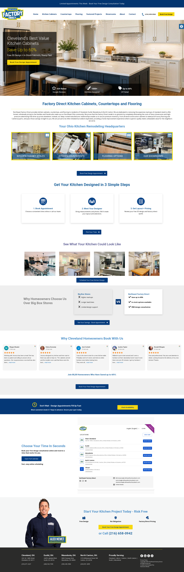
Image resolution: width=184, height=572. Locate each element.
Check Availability (127, 407)
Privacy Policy (143, 560)
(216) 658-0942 (120, 533)
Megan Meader (14, 347)
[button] (181, 26)
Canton (124, 558)
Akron (118, 558)
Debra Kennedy (51, 347)
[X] (148, 555)
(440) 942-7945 (48, 564)
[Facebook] (141, 555)
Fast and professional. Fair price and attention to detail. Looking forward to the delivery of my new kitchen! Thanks (164, 358)
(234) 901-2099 (85, 564)
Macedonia (117, 560)
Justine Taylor (122, 347)
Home (35, 14)
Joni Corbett (86, 347)
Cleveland (112, 558)
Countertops (65, 14)
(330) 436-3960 (66, 564)
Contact (132, 14)
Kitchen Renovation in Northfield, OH (40, 264)
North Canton (132, 558)
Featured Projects (94, 14)
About (122, 14)
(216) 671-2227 (26, 564)
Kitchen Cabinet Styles (31, 156)
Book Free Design (166, 14)
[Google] (145, 555)
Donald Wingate (159, 347)
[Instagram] (152, 555)
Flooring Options (112, 156)
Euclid (111, 560)
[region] (92, 57)
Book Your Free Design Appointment (115, 527)
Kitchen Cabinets (49, 14)
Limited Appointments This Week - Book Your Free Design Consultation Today (92, 3)
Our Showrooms (153, 156)
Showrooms (111, 14)
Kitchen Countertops (71, 156)
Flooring (79, 14)
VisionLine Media (144, 566)
